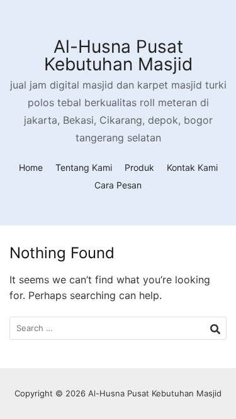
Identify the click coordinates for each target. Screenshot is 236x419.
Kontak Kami (192, 167)
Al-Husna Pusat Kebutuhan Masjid (118, 55)
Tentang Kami (83, 167)
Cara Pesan (118, 185)
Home (31, 167)
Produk (139, 167)
